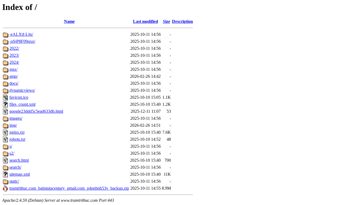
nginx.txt (16, 132)
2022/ (14, 48)
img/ (13, 125)
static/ (14, 181)
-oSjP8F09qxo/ (22, 41)
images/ (15, 118)
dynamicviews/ (22, 90)
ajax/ (13, 69)
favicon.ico (18, 97)
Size (166, 21)
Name (69, 21)
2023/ (14, 55)
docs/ (13, 83)
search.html (19, 160)
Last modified (145, 21)
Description (182, 21)
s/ (10, 146)
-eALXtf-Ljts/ (21, 34)
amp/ (13, 76)
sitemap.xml (19, 174)
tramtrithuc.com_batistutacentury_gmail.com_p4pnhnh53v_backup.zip (69, 188)
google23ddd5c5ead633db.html (36, 111)
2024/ (14, 62)
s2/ (11, 153)
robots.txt (17, 139)
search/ (15, 167)
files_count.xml (22, 104)
